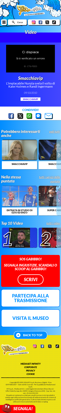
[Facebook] (40, 22)
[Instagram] (33, 22)
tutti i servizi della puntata (49, 179)
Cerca (20, 22)
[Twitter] (47, 22)
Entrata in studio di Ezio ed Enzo (19, 211)
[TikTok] (54, 22)
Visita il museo (30, 318)
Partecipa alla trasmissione (30, 298)
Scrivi (30, 279)
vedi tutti (54, 131)
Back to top (32, 335)
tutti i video (53, 223)
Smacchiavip (30, 99)
